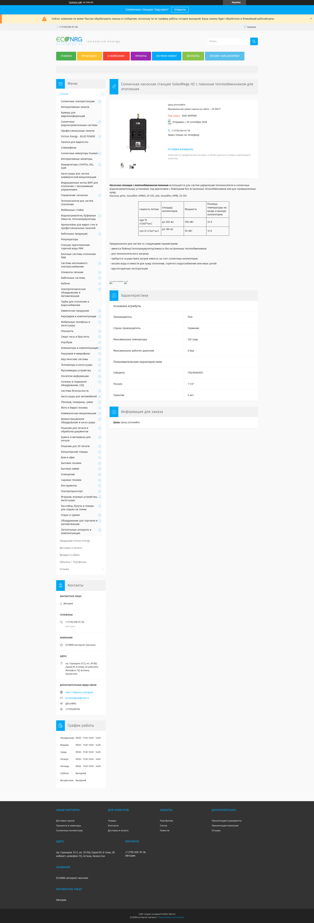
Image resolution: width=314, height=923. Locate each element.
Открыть (180, 9)
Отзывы (64, 569)
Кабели (65, 283)
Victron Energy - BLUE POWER (78, 136)
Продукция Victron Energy (75, 541)
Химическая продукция (75, 311)
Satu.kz (172, 914)
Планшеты (67, 331)
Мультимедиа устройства (76, 370)
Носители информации (75, 376)
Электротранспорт (72, 491)
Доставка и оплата (71, 548)
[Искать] (254, 41)
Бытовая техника (71, 463)
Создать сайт (75, 2)
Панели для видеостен (74, 142)
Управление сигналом (74, 195)
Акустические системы (74, 359)
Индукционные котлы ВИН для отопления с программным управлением (79, 186)
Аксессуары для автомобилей (79, 396)
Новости (164, 830)
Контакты (193, 56)
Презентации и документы (227, 821)
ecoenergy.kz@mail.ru (77, 698)
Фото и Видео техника (74, 408)
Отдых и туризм (70, 515)
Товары (64, 94)
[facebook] (116, 281)
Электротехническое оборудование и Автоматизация (73, 292)
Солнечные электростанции (77, 101)
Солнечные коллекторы (69, 830)
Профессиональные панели (77, 131)
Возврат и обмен (70, 555)
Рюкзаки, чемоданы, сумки (77, 402)
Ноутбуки (66, 342)
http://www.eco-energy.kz (79, 692)
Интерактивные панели (75, 107)
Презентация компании (225, 826)
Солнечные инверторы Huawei (79, 153)
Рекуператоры (69, 239)
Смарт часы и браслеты (75, 337)
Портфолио (166, 821)
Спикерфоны (68, 148)
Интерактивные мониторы (76, 159)
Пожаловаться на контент (171, 917)
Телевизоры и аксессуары (76, 365)
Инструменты (69, 485)
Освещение (68, 474)
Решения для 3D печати (75, 446)
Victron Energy (166, 56)
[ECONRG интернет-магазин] (69, 44)
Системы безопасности (74, 391)
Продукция (89, 56)
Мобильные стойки (72, 210)
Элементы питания (72, 272)
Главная (66, 56)
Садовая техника (71, 480)
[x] (126, 281)
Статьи (163, 826)
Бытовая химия (70, 469)
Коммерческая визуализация (78, 413)
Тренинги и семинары (68, 826)
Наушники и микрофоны (75, 353)
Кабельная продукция (74, 234)
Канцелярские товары (74, 452)
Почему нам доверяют (225, 56)
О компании (116, 56)
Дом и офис (68, 457)
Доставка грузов (65, 821)
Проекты (140, 56)
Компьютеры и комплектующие (79, 348)
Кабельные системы (73, 278)
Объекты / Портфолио (73, 562)
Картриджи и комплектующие (78, 316)
